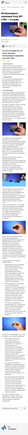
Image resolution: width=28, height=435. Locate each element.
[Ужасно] (11, 39)
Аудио (22, 7)
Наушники (3, 9)
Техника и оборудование (13, 7)
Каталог (3, 7)
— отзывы (12, 16)
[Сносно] (12, 39)
